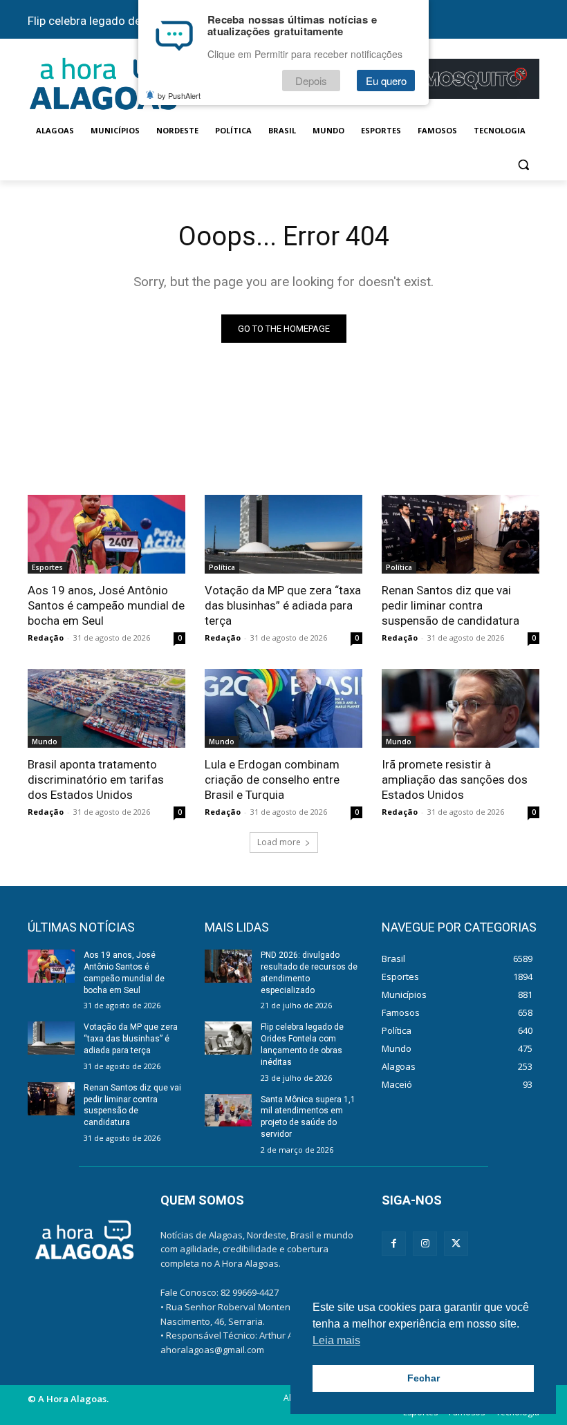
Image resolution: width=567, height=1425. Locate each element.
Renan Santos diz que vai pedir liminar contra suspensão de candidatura (450, 605)
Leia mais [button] (336, 1340)
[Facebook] (394, 1243)
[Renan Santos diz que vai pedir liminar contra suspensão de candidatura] (460, 534)
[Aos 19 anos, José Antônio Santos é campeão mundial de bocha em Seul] (106, 534)
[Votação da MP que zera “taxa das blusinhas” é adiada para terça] (283, 534)
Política (222, 567)
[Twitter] (456, 1243)
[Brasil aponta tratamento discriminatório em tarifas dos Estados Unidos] (106, 708)
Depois (311, 80)
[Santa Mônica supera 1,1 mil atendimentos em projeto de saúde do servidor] (228, 1110)
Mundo (44, 741)
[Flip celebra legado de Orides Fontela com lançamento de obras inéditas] (228, 1038)
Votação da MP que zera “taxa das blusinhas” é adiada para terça (283, 605)
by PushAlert (179, 95)
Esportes (47, 567)
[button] (523, 164)
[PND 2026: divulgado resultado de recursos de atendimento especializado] (228, 966)
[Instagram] (425, 1243)
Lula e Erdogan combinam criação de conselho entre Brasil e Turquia (272, 779)
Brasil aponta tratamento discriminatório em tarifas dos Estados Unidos (96, 779)
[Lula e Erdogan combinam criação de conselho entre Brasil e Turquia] (283, 708)
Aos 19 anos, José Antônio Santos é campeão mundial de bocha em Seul (106, 605)
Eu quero (386, 80)
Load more (279, 842)
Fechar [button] (423, 1378)
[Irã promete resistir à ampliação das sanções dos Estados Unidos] (460, 708)
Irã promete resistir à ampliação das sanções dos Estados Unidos (455, 779)
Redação (46, 637)
